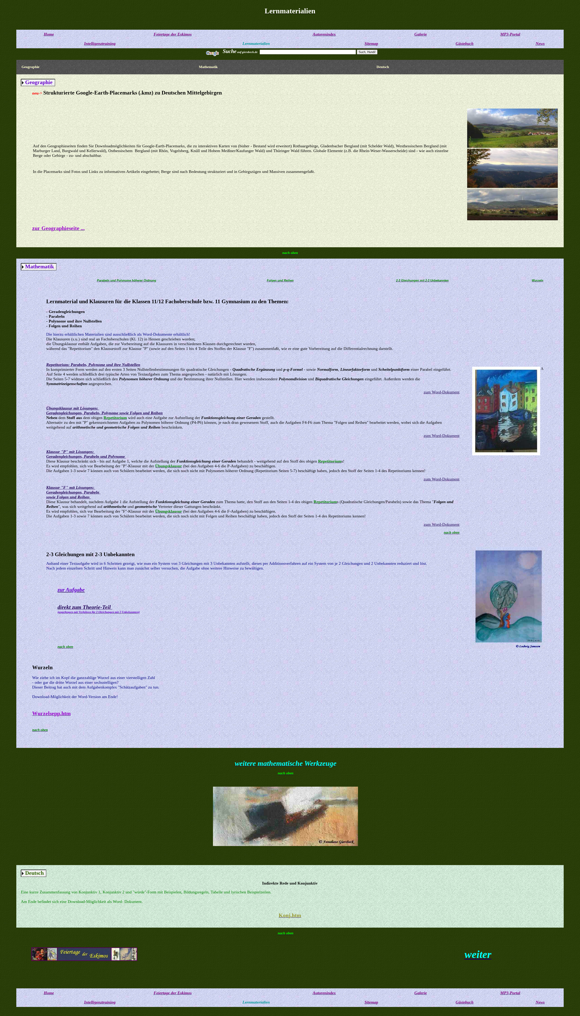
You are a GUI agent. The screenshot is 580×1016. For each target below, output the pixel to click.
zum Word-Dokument (441, 392)
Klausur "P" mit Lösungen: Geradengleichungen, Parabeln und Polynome (86, 454)
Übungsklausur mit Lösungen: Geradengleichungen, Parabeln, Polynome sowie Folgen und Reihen (104, 410)
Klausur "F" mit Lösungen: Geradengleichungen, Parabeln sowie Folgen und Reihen (73, 492)
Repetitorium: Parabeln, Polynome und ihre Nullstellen (93, 364)
